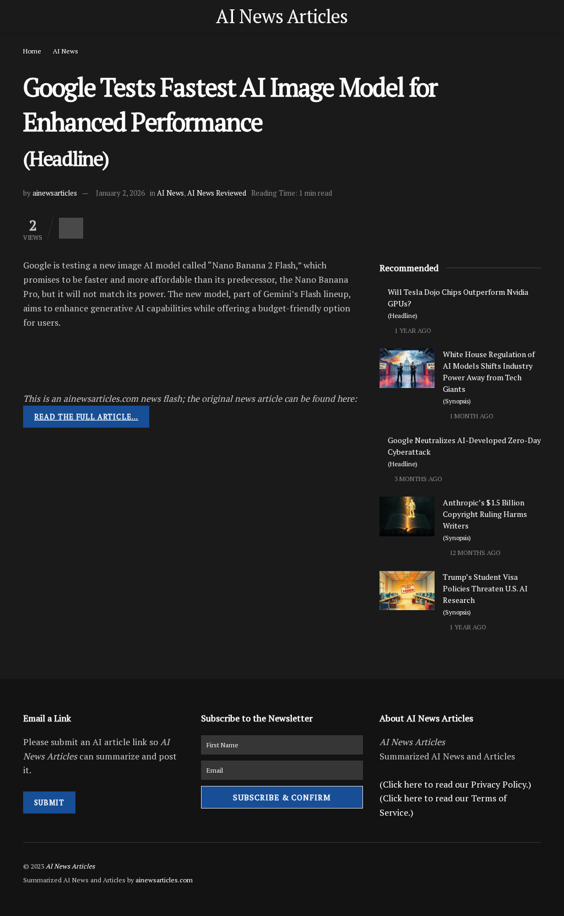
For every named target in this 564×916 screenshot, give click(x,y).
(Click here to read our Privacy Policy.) (455, 784)
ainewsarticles (54, 193)
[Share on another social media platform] (71, 228)
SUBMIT (49, 802)
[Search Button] (536, 16)
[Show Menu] (27, 16)
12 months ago (474, 552)
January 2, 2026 (120, 193)
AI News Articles (282, 16)
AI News (65, 51)
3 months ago (417, 479)
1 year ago (412, 330)
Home (32, 51)
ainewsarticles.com (164, 880)
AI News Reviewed (216, 193)
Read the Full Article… (86, 417)
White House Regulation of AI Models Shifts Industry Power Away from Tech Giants (489, 377)
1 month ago (471, 416)
